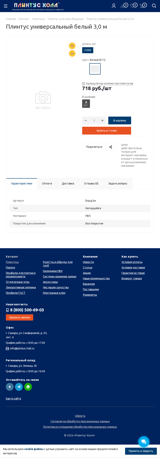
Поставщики (91, 289)
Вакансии (89, 283)
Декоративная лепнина (21, 287)
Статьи (87, 267)
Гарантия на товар (133, 273)
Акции (87, 273)
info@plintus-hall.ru (22, 348)
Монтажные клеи (54, 292)
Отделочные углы (17, 281)
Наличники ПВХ (53, 271)
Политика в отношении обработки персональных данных (80, 426)
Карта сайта (13, 398)
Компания (90, 256)
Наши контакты (17, 304)
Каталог (12, 256)
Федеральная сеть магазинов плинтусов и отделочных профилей (37, 10)
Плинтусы (12, 262)
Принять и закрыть (141, 451)
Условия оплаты (132, 262)
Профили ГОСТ (15, 292)
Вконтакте (10, 387)
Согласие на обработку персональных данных (80, 421)
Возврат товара (132, 278)
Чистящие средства (56, 287)
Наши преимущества (96, 278)
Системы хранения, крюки (59, 276)
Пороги (10, 267)
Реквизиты (90, 294)
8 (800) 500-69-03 (27, 310)
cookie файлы (34, 449)
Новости (88, 262)
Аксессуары (50, 281)
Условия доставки (133, 267)
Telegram (19, 387)
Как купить (130, 256)
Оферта (80, 415)
